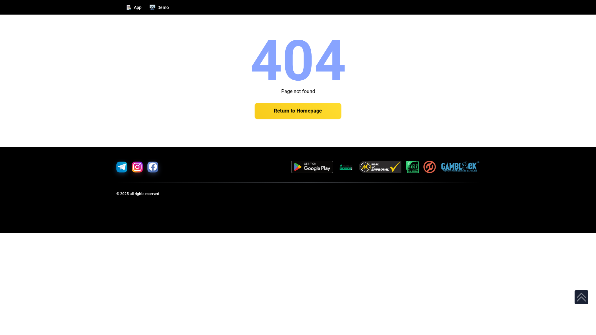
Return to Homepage (298, 111)
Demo (163, 7)
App (138, 7)
